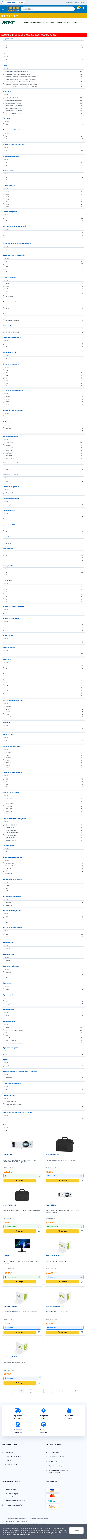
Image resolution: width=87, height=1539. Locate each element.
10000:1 (8, 755)
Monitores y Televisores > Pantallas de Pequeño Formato (22, 84)
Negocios (8, 707)
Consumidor (9, 717)
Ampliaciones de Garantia (13, 108)
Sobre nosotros (10, 1452)
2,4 (6, 680)
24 (6, 599)
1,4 (6, 688)
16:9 (7, 779)
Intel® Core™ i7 (10, 453)
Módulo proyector (11, 1040)
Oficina (8, 712)
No (6, 45)
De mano (8, 431)
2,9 (6, 695)
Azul (7, 291)
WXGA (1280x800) (11, 830)
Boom (7, 1001)
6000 (7, 404)
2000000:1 (9, 768)
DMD (7, 922)
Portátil (8, 1028)
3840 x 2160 (9, 814)
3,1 (6, 683)
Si (6, 48)
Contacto (8, 1460)
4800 (7, 194)
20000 (8, 397)
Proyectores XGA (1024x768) (14, 105)
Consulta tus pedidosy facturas (13, 1495)
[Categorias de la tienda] (3, 9)
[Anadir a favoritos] (39, 1180)
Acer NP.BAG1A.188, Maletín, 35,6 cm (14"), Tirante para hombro (22, 1211)
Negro (7, 283)
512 (7, 261)
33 (6, 594)
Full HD (7, 1066)
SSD (7, 1090)
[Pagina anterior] (14, 1391)
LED (7, 937)
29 (6, 592)
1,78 (7, 690)
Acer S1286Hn (51, 1205)
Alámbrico (8, 902)
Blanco (8, 294)
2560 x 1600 (9, 804)
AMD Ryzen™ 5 (10, 458)
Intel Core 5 (9, 445)
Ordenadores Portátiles (12, 98)
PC (6, 1033)
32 (6, 557)
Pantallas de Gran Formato (13, 103)
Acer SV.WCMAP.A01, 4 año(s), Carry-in (57, 1261)
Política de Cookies (11, 1464)
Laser (7, 975)
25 (55, 1391)
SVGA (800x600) (11, 835)
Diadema (8, 428)
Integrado (8, 1004)
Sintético (8, 543)
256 (7, 266)
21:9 (7, 787)
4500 (7, 197)
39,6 (7, 370)
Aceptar (76, 1530)
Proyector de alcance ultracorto (15, 1043)
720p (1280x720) (10, 838)
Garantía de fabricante (57, 1466)
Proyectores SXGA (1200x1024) (15, 113)
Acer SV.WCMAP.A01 (53, 1256)
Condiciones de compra (12, 1456)
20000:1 (8, 753)
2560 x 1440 (9, 806)
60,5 (7, 373)
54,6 (7, 383)
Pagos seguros (54, 1452)
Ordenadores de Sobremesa (14, 100)
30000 (8, 402)
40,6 (7, 380)
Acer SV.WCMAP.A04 (53, 1306)
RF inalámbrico (10, 493)
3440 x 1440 (9, 811)
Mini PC (8, 1035)
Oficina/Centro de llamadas (14, 1104)
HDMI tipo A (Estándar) (12, 320)
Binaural (8, 948)
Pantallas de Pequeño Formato (14, 111)
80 (6, 386)
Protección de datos (56, 1457)
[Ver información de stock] (39, 1176)
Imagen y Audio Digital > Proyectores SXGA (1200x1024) (22, 87)
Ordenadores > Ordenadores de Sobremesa (18, 74)
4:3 (6, 781)
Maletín (8, 989)
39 (6, 597)
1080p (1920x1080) (11, 825)
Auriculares (9, 1038)
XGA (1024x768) (10, 827)
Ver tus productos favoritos (15, 1501)
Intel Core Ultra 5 (10, 448)
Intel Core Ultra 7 (10, 443)
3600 (7, 204)
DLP (7, 917)
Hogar (7, 709)
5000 (7, 207)
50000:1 (8, 758)
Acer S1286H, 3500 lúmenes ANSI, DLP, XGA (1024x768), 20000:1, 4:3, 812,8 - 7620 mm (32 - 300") (20, 1161)
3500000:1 (9, 763)
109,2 (7, 885)
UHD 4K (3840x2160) (12, 833)
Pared (7, 1016)
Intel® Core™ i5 (10, 450)
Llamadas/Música (11, 1102)
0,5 (6, 517)
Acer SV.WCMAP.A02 (11, 1306)
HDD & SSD (9, 1078)
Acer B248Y (7, 1256)
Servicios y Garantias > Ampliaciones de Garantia (20, 82)
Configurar (26, 1534)
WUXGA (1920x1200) (12, 840)
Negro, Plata (9, 296)
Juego (7, 714)
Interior (8, 960)
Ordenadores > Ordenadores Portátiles (17, 71)
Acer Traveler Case (52, 1154)
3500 (7, 199)
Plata (7, 286)
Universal (8, 1107)
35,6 (7, 375)
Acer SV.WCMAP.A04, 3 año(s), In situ (57, 1312)
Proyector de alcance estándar (14, 1030)
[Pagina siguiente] (63, 1391)
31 (6, 602)
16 (6, 555)
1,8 (6, 693)
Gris (7, 289)
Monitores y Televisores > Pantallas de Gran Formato (21, 77)
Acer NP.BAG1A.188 (10, 1205)
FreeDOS (8, 868)
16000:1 (8, 765)
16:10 (7, 784)
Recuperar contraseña (14, 1505)
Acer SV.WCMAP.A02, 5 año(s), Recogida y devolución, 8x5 (20, 1312)
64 (6, 272)
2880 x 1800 (9, 809)
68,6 (7, 378)
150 (7, 202)
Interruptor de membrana (13, 505)
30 (6, 249)
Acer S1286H (8, 1154)
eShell (7, 871)
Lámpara (8, 972)
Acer (7, 124)
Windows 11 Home (11, 866)
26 (6, 589)
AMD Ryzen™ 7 (10, 455)
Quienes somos (80, 2)
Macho (8, 469)
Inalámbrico (9, 905)
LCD (7, 919)
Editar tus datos (11, 1489)
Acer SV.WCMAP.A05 (11, 1357)
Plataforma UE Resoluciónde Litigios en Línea (58, 1471)
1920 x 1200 (9, 801)
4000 (7, 191)
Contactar (69, 2)
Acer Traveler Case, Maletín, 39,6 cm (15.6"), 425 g (60, 1160)
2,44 (7, 685)
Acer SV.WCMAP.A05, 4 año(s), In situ (14, 1362)
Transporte (53, 1461)
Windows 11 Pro (10, 863)
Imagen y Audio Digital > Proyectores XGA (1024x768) (21, 79)
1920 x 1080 (9, 799)
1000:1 (8, 760)
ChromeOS (9, 873)
